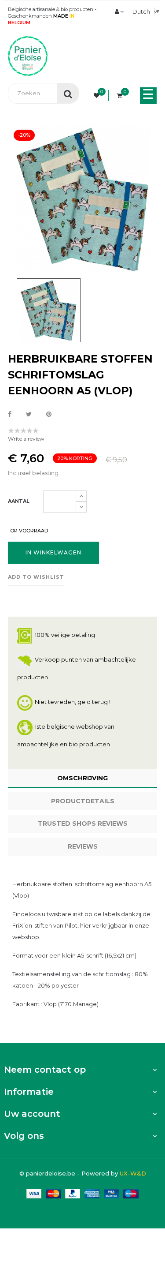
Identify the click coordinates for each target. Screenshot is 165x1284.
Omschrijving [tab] (82, 778)
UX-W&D (133, 1173)
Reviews (83, 846)
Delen (9, 414)
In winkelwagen (53, 552)
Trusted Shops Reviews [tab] (83, 823)
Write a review (26, 438)
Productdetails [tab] (82, 801)
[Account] (119, 11)
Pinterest (48, 414)
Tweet (29, 414)
